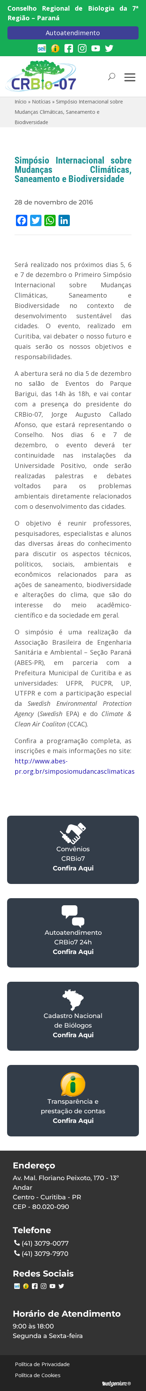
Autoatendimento (73, 32)
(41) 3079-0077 (45, 1243)
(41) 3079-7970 (45, 1254)
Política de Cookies (38, 1375)
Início (21, 101)
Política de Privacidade (42, 1364)
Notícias (41, 101)
